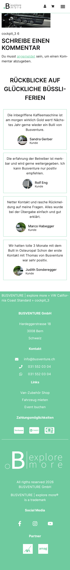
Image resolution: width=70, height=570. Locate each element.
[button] (62, 6)
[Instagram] (35, 523)
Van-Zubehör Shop (35, 393)
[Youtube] (50, 523)
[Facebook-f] (19, 523)
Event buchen (35, 407)
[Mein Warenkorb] (52, 6)
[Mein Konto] (44, 6)
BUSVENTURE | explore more (24, 295)
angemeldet (26, 56)
